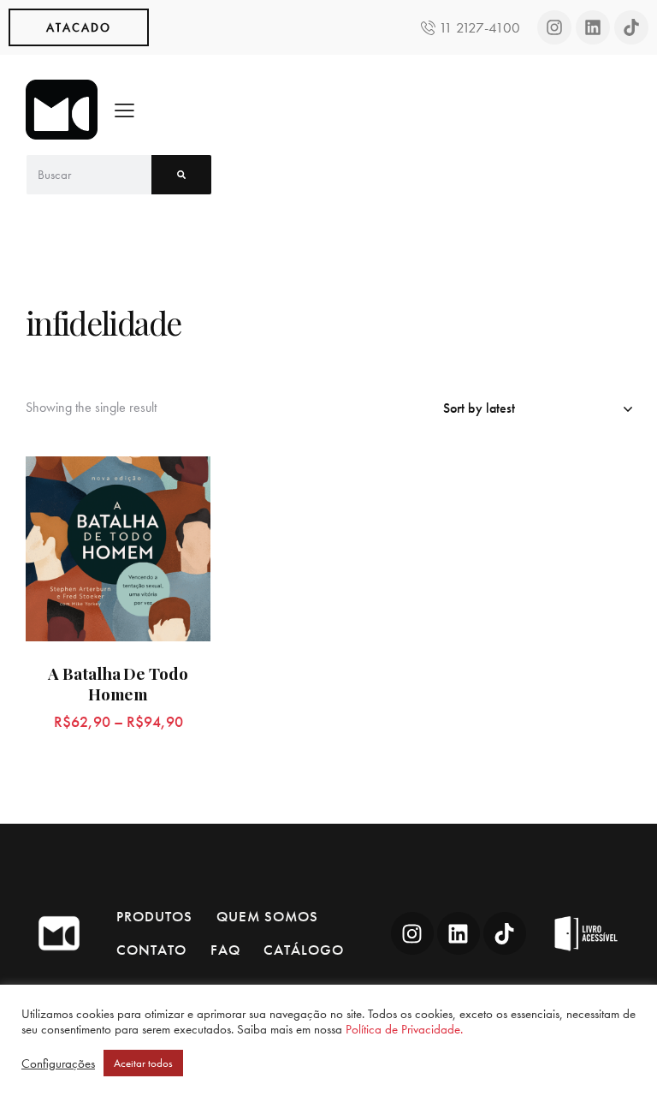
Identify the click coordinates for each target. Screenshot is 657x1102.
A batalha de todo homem (117, 684)
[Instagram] (554, 27)
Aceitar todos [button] (143, 1063)
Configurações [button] (58, 1063)
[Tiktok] (631, 27)
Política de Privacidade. (404, 1029)
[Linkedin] (593, 27)
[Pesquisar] (181, 174)
